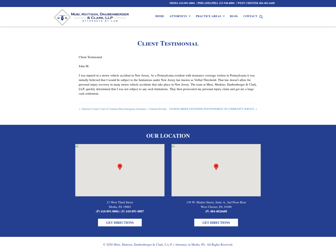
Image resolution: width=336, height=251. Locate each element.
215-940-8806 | (228, 3)
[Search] (261, 17)
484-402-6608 (267, 3)
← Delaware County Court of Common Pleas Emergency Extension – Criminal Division (123, 108)
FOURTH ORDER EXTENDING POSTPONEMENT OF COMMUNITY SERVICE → (213, 108)
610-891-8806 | (188, 3)
